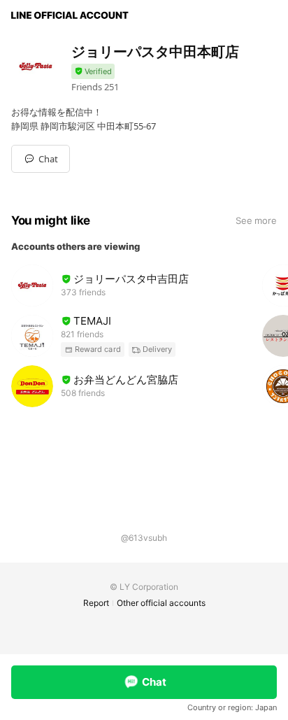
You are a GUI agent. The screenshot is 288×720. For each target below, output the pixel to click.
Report (96, 603)
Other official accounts (161, 603)
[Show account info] (93, 72)
